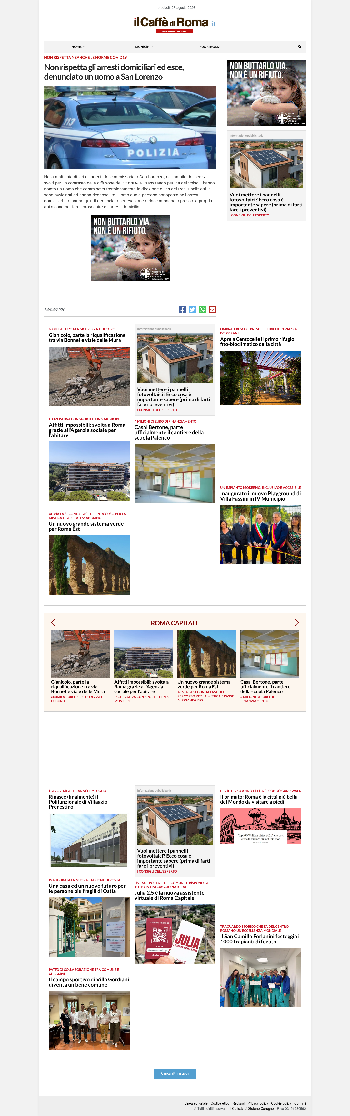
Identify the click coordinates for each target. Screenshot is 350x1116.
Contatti (300, 1103)
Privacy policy (258, 1103)
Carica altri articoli (175, 1073)
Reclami (238, 1103)
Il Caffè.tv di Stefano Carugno (252, 1108)
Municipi (142, 47)
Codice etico (220, 1103)
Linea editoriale (196, 1103)
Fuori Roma (210, 47)
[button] (53, 622)
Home (76, 47)
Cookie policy (281, 1103)
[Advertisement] (260, 448)
